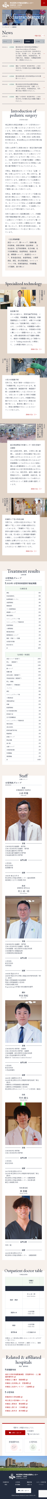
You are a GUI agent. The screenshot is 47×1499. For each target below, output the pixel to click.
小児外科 (27, 41)
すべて (5, 41)
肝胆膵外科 (17, 41)
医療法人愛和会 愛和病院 (15, 1404)
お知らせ (29, 1484)
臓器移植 (29, 1482)
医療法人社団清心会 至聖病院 (17, 1383)
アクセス (41, 1484)
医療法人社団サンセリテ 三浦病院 (18, 1386)
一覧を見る (37, 36)
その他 (38, 41)
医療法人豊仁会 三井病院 (15, 1407)
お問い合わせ (16, 1432)
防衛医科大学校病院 (12, 1397)
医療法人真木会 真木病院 (15, 1410)
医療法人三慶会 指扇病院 (15, 1379)
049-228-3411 (34, 1434)
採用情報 (17, 1484)
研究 (6, 1484)
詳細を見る (34, 349)
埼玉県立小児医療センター (15, 1400)
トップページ (5, 27)
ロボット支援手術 (41, 1482)
